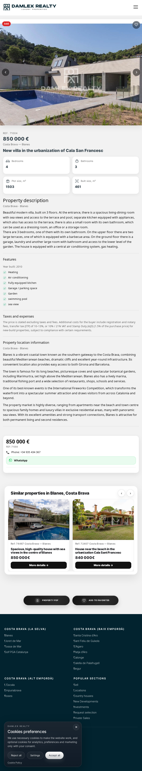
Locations (80, 690)
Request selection (85, 712)
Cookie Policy (15, 762)
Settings (35, 755)
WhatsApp (20, 460)
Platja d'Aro (80, 652)
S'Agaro (78, 646)
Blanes (8, 635)
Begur (77, 668)
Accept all (54, 755)
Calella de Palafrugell (86, 663)
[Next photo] (136, 72)
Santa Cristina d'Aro (86, 635)
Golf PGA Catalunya (16, 652)
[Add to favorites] (136, 25)
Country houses (83, 696)
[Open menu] (136, 7)
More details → (38, 565)
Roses (8, 696)
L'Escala (9, 685)
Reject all (16, 755)
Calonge (79, 657)
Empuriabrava (12, 690)
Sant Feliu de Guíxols (86, 641)
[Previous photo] (5, 72)
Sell (76, 685)
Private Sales (82, 718)
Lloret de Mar (12, 641)
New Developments (86, 701)
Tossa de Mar (12, 646)
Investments (81, 707)
